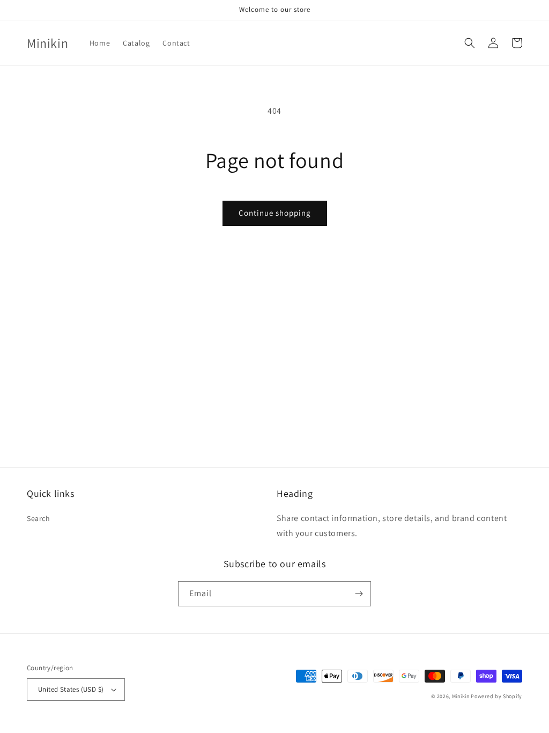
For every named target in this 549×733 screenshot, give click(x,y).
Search (38, 518)
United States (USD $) (70, 689)
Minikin (461, 696)
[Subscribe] (358, 593)
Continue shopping (275, 213)
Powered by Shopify (496, 696)
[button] (469, 43)
